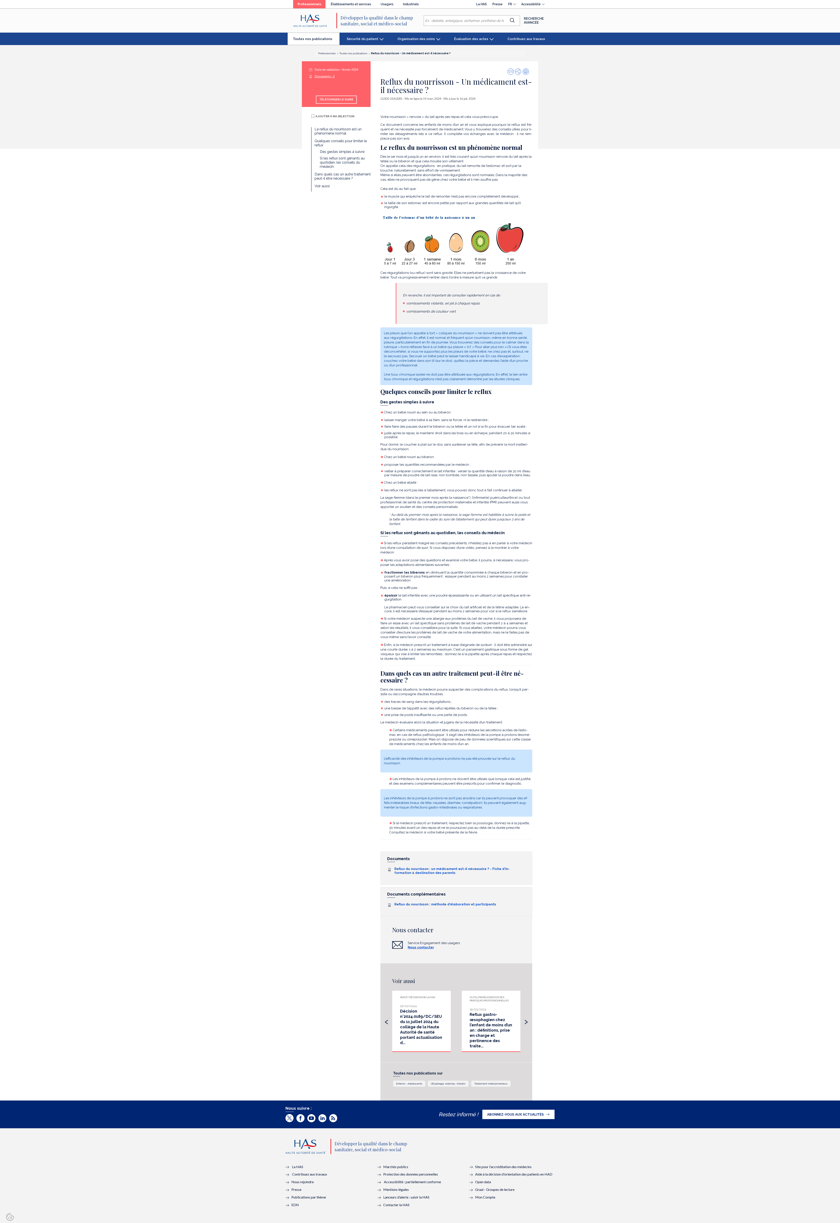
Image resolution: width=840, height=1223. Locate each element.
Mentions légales (396, 1189)
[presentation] (386, 1021)
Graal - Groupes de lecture (494, 1189)
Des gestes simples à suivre (342, 152)
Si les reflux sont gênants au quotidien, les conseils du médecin (342, 162)
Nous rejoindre (302, 1182)
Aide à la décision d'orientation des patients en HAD (513, 1174)
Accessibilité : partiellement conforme (412, 1182)
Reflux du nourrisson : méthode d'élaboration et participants (445, 904)
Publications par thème (308, 1197)
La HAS (481, 4)
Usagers (387, 4)
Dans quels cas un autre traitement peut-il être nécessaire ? (343, 176)
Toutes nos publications (316, 41)
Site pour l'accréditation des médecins (503, 1167)
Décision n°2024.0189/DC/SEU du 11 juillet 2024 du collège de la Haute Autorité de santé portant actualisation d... (421, 1027)
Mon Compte (485, 1197)
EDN (295, 1205)
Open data (483, 1182)
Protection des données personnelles (410, 1174)
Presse (497, 4)
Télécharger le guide (336, 99)
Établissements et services (351, 4)
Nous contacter (421, 947)
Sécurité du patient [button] (362, 39)
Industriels (411, 4)
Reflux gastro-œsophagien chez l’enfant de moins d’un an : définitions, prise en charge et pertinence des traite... (491, 1030)
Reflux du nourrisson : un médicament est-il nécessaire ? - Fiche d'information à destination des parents (452, 871)
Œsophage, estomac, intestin (448, 1083)
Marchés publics (396, 1167)
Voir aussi (322, 186)
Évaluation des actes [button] (471, 39)
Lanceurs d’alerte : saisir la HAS (406, 1197)
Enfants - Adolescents (409, 1083)
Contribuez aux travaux (526, 39)
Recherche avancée (534, 20)
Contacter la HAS (396, 1205)
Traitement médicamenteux (491, 1083)
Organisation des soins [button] (416, 39)
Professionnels (312, 5)
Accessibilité (531, 4)
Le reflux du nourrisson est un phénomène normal (338, 131)
